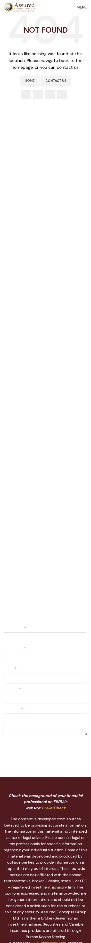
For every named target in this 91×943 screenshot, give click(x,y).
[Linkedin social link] (62, 94)
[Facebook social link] (26, 94)
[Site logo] (21, 6)
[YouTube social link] (50, 94)
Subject (10, 688)
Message (11, 709)
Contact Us (55, 81)
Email (8, 668)
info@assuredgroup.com (25, 570)
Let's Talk (19, 596)
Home (30, 81)
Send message (22, 747)
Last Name (13, 648)
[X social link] (38, 94)
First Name (13, 627)
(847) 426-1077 (18, 564)
